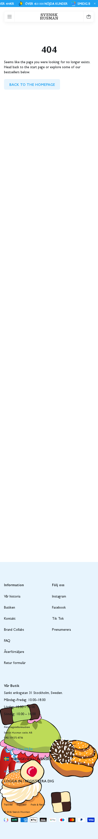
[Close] (94, 3)
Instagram (59, 597)
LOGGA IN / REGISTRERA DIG (29, 780)
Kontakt (10, 619)
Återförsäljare (14, 652)
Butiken (9, 608)
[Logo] (49, 16)
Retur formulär (15, 663)
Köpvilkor (22, 805)
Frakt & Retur (38, 805)
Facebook (59, 608)
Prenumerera (61, 630)
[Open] (9, 16)
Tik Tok (58, 619)
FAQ (7, 641)
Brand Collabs (14, 630)
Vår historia (12, 597)
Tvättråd (8, 805)
